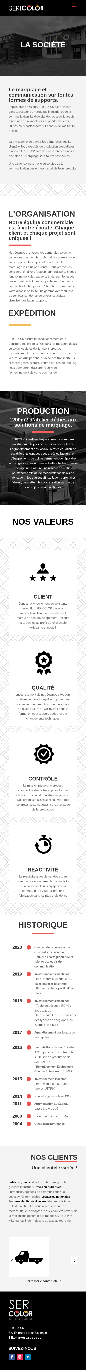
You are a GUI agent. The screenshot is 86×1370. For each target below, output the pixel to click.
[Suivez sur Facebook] (12, 1357)
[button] (74, 1260)
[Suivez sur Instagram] (20, 1357)
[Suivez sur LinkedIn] (28, 1357)
